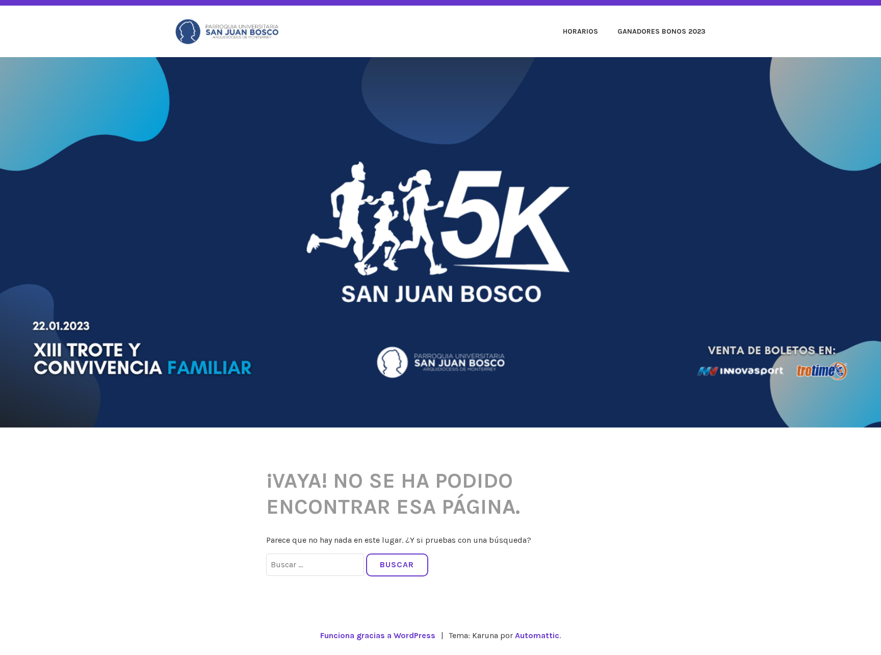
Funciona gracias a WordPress (377, 635)
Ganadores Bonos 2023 (661, 31)
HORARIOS (580, 31)
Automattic (537, 635)
